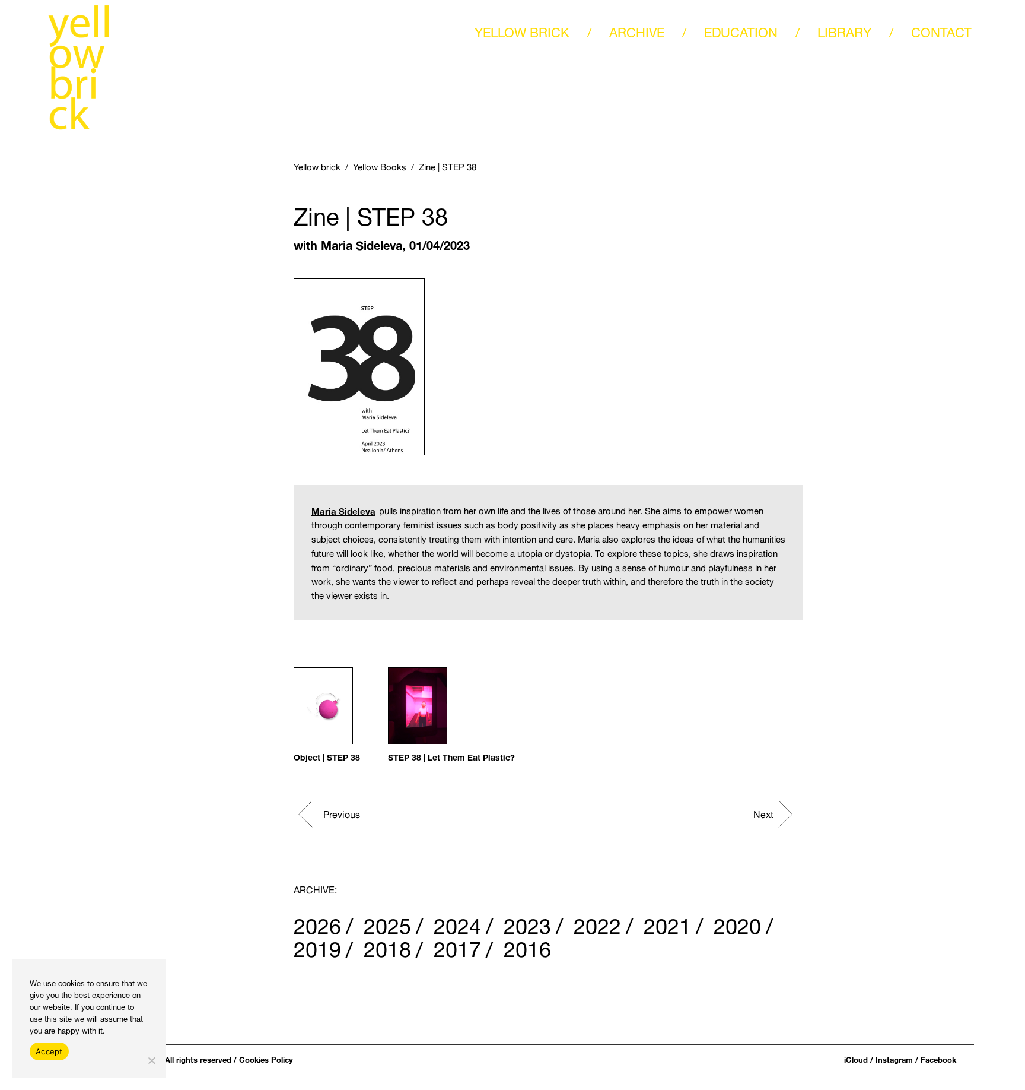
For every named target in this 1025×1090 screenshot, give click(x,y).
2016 (527, 946)
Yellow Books (379, 165)
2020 (737, 922)
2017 (457, 946)
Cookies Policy (266, 1058)
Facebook (938, 1058)
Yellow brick (317, 165)
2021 (667, 922)
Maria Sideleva (361, 243)
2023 (527, 922)
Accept (49, 1051)
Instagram (894, 1058)
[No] (151, 1060)
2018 (387, 946)
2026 (317, 922)
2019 (317, 946)
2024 (457, 922)
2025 (387, 922)
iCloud (856, 1058)
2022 (597, 922)
